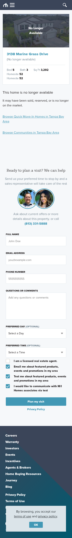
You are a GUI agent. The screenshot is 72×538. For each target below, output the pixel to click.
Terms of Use (15, 501)
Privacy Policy (15, 494)
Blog (8, 486)
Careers (11, 435)
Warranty (12, 442)
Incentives (12, 461)
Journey (11, 480)
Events (10, 454)
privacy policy (47, 516)
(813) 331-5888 (36, 223)
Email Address (15, 253)
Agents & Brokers (18, 467)
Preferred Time (23, 345)
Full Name (12, 234)
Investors (12, 448)
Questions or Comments (22, 291)
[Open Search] (65, 5)
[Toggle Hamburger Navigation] (9, 5)
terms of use (22, 516)
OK (36, 525)
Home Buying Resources (23, 474)
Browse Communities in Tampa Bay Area (31, 132)
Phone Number (15, 272)
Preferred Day (22, 326)
